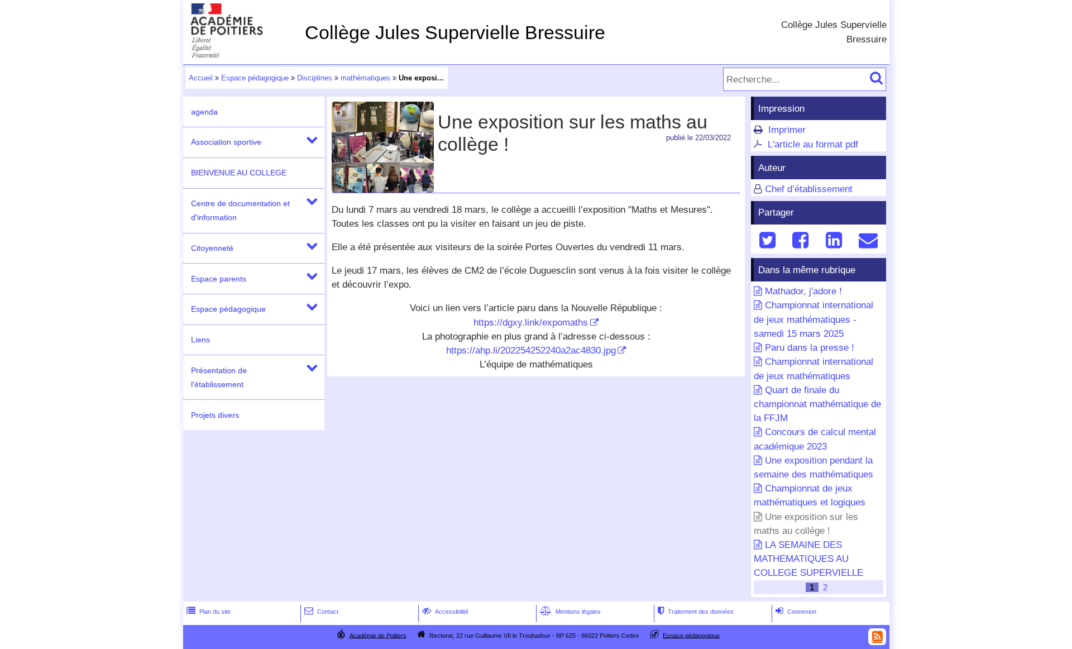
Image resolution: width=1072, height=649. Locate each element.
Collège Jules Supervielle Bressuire (455, 32)
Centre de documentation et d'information (240, 210)
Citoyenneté (212, 248)
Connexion (796, 611)
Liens (200, 339)
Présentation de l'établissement (219, 377)
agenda (204, 111)
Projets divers (215, 415)
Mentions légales (570, 611)
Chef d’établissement (809, 189)
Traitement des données (696, 611)
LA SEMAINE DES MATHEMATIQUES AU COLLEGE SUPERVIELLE (808, 559)
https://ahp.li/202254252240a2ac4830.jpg (531, 350)
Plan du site (208, 611)
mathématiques (365, 78)
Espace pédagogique (255, 78)
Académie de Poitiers (378, 635)
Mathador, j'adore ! (803, 291)
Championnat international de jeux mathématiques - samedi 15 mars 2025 (813, 319)
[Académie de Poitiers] (242, 54)
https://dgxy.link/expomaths (530, 322)
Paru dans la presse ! (809, 347)
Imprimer (787, 130)
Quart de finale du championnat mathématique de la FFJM (817, 404)
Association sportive (226, 141)
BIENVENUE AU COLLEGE (238, 172)
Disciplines (314, 78)
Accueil (201, 78)
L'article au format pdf (813, 144)
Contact (321, 611)
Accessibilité (445, 611)
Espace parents (218, 278)
